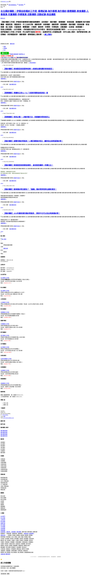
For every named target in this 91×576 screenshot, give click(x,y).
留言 (18, 81)
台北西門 (3, 516)
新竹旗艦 (3, 525)
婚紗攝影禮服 (4, 434)
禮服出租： (3, 535)
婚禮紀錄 (26, 533)
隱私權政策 (53, 556)
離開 (8, 573)
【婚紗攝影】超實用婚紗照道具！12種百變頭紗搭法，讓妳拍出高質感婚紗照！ (33, 141)
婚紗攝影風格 (4, 430)
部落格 (5, 48)
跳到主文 (3, 18)
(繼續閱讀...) (4, 78)
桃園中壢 (3, 523)
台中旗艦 (3, 526)
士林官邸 (3, 519)
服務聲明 (59, 556)
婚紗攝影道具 (12, 84)
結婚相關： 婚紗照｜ (6, 531)
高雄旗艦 (3, 530)
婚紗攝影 (19, 531)
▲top (2, 87)
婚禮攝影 (31, 533)
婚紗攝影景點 (4, 432)
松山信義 (3, 518)
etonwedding (5, 414)
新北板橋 (3, 521)
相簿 (4, 46)
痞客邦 (15, 81)
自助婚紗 (13, 531)
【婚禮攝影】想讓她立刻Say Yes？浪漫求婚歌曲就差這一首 (25, 93)
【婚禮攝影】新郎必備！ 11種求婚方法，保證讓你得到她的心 (26, 117)
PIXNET (34, 556)
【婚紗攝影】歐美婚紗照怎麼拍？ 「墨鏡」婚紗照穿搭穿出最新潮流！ (30, 189)
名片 (4, 50)
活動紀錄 (3, 554)
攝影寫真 (12, 43)
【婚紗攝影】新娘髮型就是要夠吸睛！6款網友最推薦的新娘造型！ (28, 69)
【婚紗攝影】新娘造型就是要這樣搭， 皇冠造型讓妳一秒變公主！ (28, 165)
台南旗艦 (3, 528)
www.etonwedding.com (8, 417)
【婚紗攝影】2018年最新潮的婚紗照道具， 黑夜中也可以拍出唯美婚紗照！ (31, 213)
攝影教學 (8, 554)
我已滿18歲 (3, 573)
